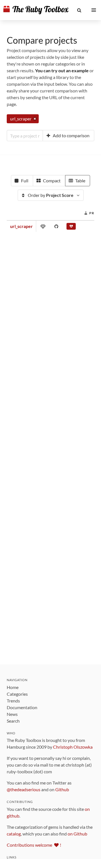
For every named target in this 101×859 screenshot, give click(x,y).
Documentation (22, 707)
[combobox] (25, 135)
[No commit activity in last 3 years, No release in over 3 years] (71, 227)
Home (13, 687)
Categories (17, 694)
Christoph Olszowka (73, 746)
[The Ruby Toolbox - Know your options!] (36, 10)
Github (62, 789)
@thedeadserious (23, 789)
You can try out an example (62, 70)
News (12, 714)
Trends (13, 700)
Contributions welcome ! (34, 845)
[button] (79, 10)
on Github (77, 833)
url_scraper (21, 226)
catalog (14, 833)
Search (13, 720)
